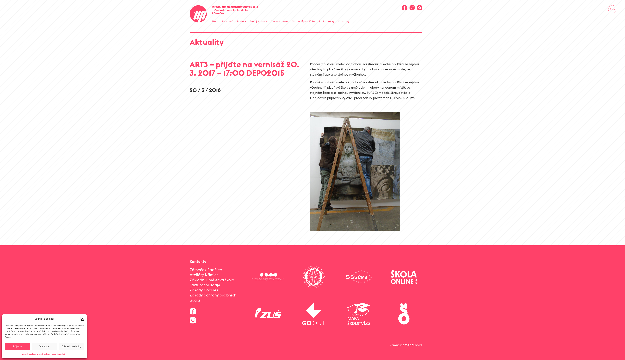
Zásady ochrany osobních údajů (51, 354)
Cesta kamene (279, 21)
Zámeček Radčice (206, 269)
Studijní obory (258, 21)
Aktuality (207, 42)
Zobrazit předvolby (71, 346)
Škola (215, 21)
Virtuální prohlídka (303, 21)
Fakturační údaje (205, 284)
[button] (82, 318)
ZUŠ (321, 21)
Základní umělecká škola (212, 279)
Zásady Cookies (204, 290)
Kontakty (343, 21)
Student (241, 21)
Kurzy (331, 21)
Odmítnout (44, 346)
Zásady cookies (29, 354)
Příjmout (17, 346)
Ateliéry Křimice (204, 274)
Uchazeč (227, 21)
